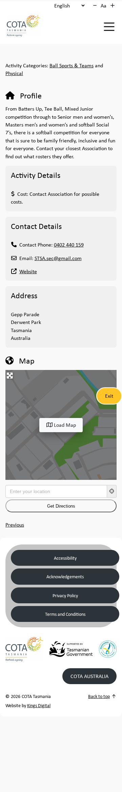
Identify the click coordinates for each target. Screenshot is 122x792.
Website (28, 271)
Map (27, 360)
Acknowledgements (65, 576)
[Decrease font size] (95, 5)
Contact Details (36, 225)
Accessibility (65, 558)
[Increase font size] (112, 5)
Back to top (99, 696)
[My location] (112, 491)
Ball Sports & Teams (71, 65)
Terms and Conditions (65, 614)
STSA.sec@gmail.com (58, 258)
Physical (14, 73)
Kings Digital (38, 705)
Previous (14, 524)
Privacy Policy (65, 595)
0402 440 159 (69, 244)
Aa (103, 5)
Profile (31, 95)
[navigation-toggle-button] (109, 26)
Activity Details (35, 174)
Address (24, 295)
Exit (109, 395)
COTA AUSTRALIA (89, 676)
